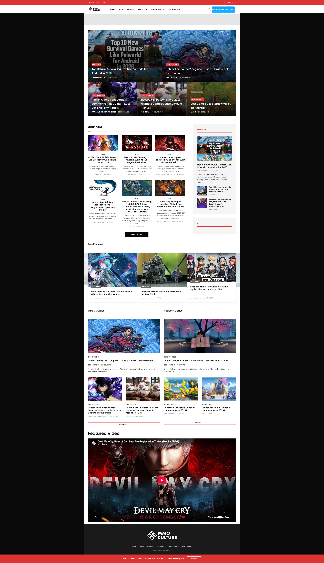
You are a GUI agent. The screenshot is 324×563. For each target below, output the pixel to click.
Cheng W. (145, 112)
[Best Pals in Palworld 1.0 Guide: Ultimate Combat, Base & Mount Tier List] (143, 389)
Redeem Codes (157, 9)
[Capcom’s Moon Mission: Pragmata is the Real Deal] (162, 270)
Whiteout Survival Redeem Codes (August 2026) (216, 409)
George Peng (171, 77)
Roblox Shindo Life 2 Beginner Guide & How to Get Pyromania (120, 361)
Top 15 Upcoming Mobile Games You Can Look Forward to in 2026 (220, 189)
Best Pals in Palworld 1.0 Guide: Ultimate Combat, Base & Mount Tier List (161, 104)
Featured (142, 9)
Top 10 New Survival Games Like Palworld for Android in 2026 (214, 166)
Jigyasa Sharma (97, 298)
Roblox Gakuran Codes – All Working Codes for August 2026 (196, 361)
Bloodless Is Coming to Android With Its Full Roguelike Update (136, 160)
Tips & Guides (173, 9)
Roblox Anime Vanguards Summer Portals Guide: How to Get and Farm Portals (111, 104)
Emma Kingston (99, 77)
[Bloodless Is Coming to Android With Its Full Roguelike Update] (137, 143)
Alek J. (193, 112)
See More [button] (123, 425)
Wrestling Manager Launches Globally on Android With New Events (170, 204)
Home (112, 9)
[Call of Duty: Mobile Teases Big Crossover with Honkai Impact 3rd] (103, 143)
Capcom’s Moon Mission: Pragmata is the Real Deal (161, 293)
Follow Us (229, 2)
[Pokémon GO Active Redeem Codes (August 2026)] (181, 389)
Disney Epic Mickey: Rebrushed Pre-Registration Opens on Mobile (103, 206)
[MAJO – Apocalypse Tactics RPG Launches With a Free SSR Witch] (170, 143)
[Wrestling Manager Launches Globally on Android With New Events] (170, 188)
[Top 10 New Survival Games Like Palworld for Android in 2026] (125, 56)
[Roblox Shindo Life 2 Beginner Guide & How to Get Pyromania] (199, 56)
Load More (136, 234)
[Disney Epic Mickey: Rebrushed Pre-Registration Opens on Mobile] (103, 188)
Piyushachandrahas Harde (104, 112)
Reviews (131, 9)
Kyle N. (132, 227)
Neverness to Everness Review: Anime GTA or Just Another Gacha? (111, 293)
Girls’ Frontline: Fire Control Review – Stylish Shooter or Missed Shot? (210, 288)
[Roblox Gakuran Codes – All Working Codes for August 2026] (200, 336)
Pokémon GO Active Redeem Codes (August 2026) (179, 409)
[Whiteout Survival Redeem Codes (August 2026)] (219, 389)
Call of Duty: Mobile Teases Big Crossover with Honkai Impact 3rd (102, 160)
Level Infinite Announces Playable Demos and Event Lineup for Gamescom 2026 (220, 203)
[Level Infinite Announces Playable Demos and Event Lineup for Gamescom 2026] (202, 203)
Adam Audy (132, 175)
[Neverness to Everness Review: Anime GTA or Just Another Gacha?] (112, 270)
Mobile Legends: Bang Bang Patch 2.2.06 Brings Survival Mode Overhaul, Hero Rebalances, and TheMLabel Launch (137, 206)
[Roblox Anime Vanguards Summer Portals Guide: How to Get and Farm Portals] (105, 389)
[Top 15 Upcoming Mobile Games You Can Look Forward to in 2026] (202, 190)
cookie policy (178, 559)
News (120, 9)
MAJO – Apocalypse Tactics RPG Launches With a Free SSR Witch (170, 160)
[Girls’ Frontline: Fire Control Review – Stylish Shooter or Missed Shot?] (211, 267)
